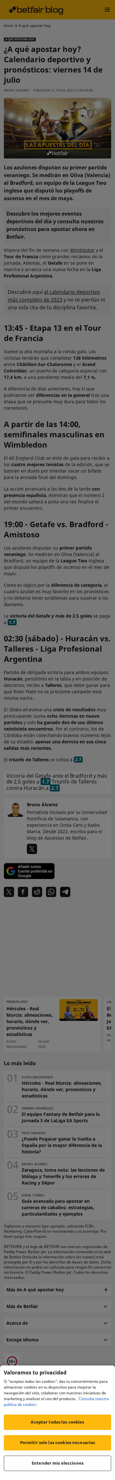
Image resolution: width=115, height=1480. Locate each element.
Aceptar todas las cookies (57, 1422)
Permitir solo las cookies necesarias (57, 1442)
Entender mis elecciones (57, 1463)
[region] (57, 1422)
